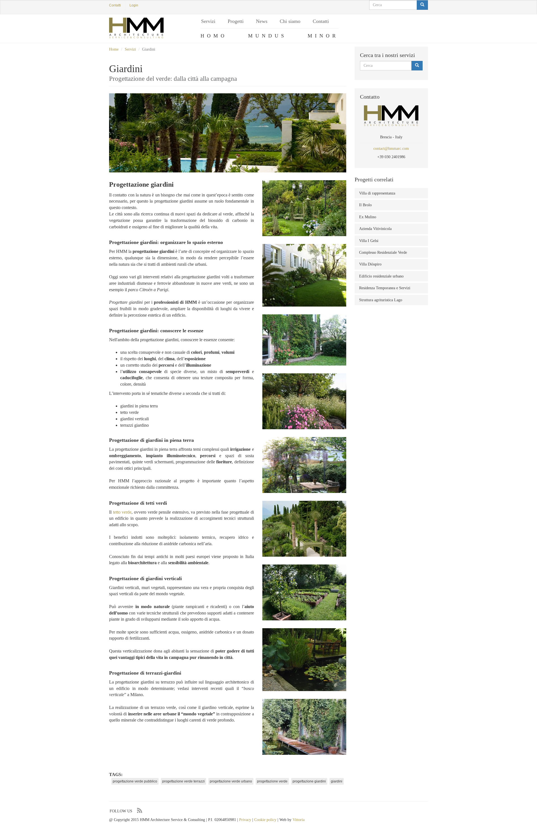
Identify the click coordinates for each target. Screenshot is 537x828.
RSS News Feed (139, 810)
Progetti (236, 21)
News (261, 21)
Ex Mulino (367, 217)
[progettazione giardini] (304, 208)
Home (114, 49)
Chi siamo (290, 21)
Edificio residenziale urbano (381, 276)
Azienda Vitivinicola (375, 229)
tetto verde (122, 512)
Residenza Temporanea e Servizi (384, 288)
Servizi (208, 21)
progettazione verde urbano (231, 781)
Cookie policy (265, 820)
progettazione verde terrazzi (183, 781)
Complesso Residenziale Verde (383, 252)
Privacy (245, 820)
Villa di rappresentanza (377, 193)
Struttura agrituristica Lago (380, 300)
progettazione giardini (309, 781)
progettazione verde (272, 781)
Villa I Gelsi (368, 241)
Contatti (115, 5)
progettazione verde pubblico (135, 781)
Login (133, 5)
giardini (336, 781)
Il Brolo (365, 205)
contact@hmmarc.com (391, 148)
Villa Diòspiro (370, 264)
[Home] (136, 28)
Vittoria (299, 820)
